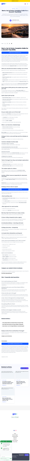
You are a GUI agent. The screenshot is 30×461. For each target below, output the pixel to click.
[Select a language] (25, 4)
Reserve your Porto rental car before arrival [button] (15, 189)
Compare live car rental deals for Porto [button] (15, 52)
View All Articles (24, 368)
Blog (17, 8)
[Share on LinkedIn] (9, 43)
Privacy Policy (15, 441)
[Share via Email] (11, 43)
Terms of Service (15, 440)
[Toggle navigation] (27, 4)
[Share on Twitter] (5, 43)
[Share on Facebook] (7, 43)
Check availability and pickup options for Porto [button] (15, 343)
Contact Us (15, 437)
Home (14, 8)
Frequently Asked (15, 436)
